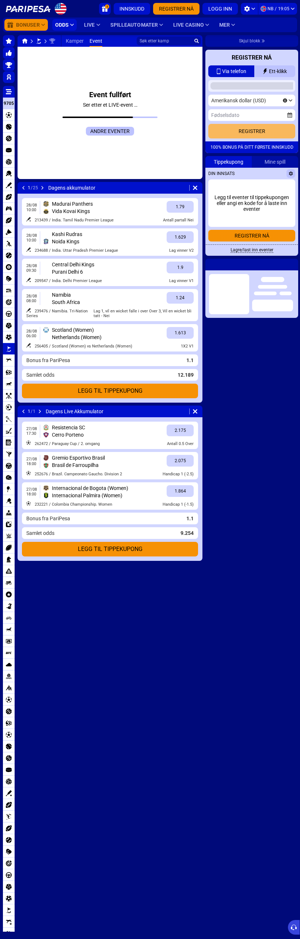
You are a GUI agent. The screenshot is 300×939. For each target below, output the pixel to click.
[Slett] (195, 187)
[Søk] (196, 41)
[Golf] (38, 41)
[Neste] (42, 188)
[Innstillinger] (249, 9)
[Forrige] (23, 188)
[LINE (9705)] (24, 41)
